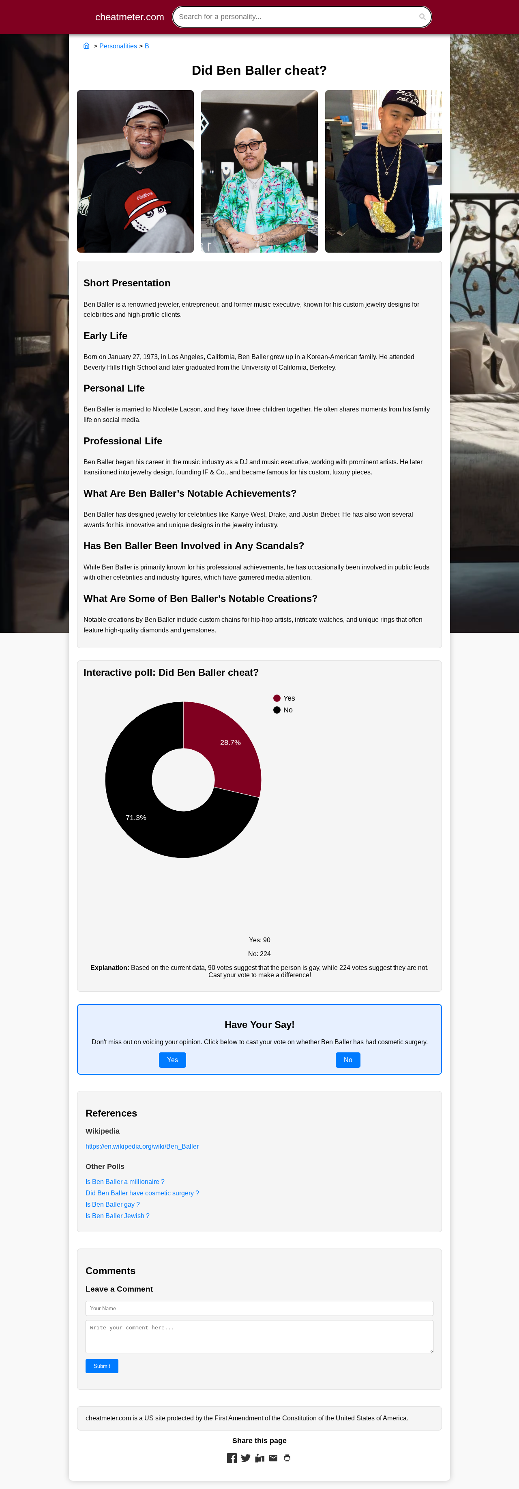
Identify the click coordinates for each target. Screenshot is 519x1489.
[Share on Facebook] (232, 1459)
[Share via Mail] (273, 1459)
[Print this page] (287, 1459)
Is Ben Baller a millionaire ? (125, 1181)
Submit (102, 1366)
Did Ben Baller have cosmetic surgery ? (142, 1193)
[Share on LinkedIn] (259, 1459)
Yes (172, 1059)
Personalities (118, 46)
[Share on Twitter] (246, 1459)
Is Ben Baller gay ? (113, 1204)
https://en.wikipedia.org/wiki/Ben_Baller (142, 1146)
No (348, 1059)
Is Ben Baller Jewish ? (118, 1215)
